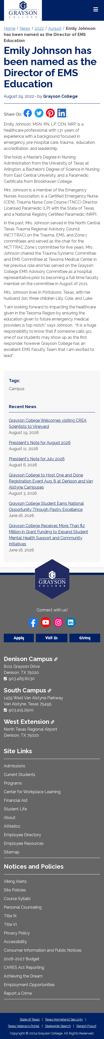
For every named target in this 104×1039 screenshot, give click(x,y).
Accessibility (15, 941)
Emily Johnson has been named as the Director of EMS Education (49, 34)
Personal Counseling (23, 907)
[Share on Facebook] (27, 113)
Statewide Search (58, 1026)
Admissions (14, 766)
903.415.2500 (21, 710)
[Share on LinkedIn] (62, 113)
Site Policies (15, 890)
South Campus (26, 690)
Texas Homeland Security (64, 1019)
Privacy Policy (17, 933)
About (9, 817)
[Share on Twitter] (39, 113)
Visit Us (51, 638)
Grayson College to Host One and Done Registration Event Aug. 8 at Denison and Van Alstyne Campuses (51, 481)
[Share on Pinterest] (50, 113)
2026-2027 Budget (21, 958)
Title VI (10, 924)
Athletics (12, 826)
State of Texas (30, 1019)
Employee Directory (22, 834)
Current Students (19, 774)
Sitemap (11, 852)
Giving (84, 638)
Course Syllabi (17, 898)
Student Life (15, 809)
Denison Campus (29, 659)
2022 (39, 28)
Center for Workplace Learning (32, 791)
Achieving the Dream (23, 976)
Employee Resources (24, 843)
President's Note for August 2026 (40, 442)
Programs (13, 783)
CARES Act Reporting (24, 967)
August (55, 28)
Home (9, 28)
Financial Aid (15, 800)
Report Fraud (86, 1026)
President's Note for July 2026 (37, 458)
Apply (19, 638)
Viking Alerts (15, 881)
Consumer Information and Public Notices (43, 950)
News (25, 28)
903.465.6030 (22, 678)
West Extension (27, 721)
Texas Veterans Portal (23, 1026)
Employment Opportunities (29, 984)
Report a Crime (18, 993)
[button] (92, 1013)
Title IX (10, 915)
